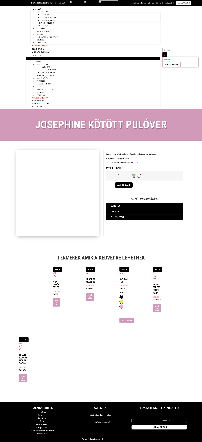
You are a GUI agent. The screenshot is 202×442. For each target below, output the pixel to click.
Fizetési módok (117, 217)
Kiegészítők (42, 26)
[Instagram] (162, 413)
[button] (93, 58)
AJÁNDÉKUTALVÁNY (40, 52)
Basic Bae (46, 15)
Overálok (41, 43)
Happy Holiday (48, 20)
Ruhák (40, 34)
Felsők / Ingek (44, 31)
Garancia (115, 211)
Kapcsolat (37, 55)
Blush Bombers (49, 17)
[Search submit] (164, 54)
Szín (119, 174)
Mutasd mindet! (171, 64)
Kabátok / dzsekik (45, 23)
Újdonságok (38, 49)
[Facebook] (156, 413)
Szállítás (115, 206)
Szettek (41, 40)
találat (167, 59)
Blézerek (41, 29)
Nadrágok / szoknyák (47, 37)
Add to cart (123, 185)
